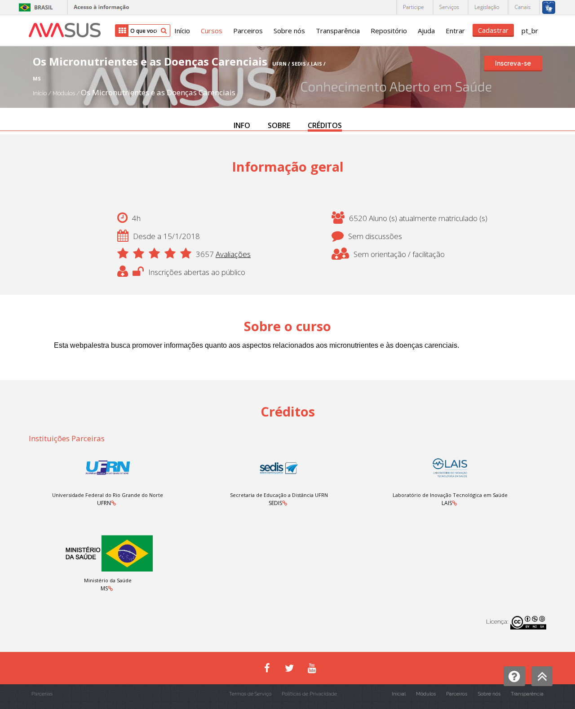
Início (182, 30)
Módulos (64, 93)
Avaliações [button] (233, 254)
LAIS (447, 503)
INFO (242, 125)
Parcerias (42, 694)
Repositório (389, 30)
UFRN (104, 503)
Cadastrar (493, 30)
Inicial (399, 694)
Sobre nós (289, 30)
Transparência (338, 30)
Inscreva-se (513, 63)
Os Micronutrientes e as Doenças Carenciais (158, 92)
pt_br (530, 30)
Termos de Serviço (250, 694)
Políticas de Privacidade (309, 694)
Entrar (455, 30)
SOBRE (279, 125)
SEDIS (275, 503)
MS (104, 588)
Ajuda (426, 30)
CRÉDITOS (325, 125)
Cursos (211, 30)
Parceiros (248, 30)
